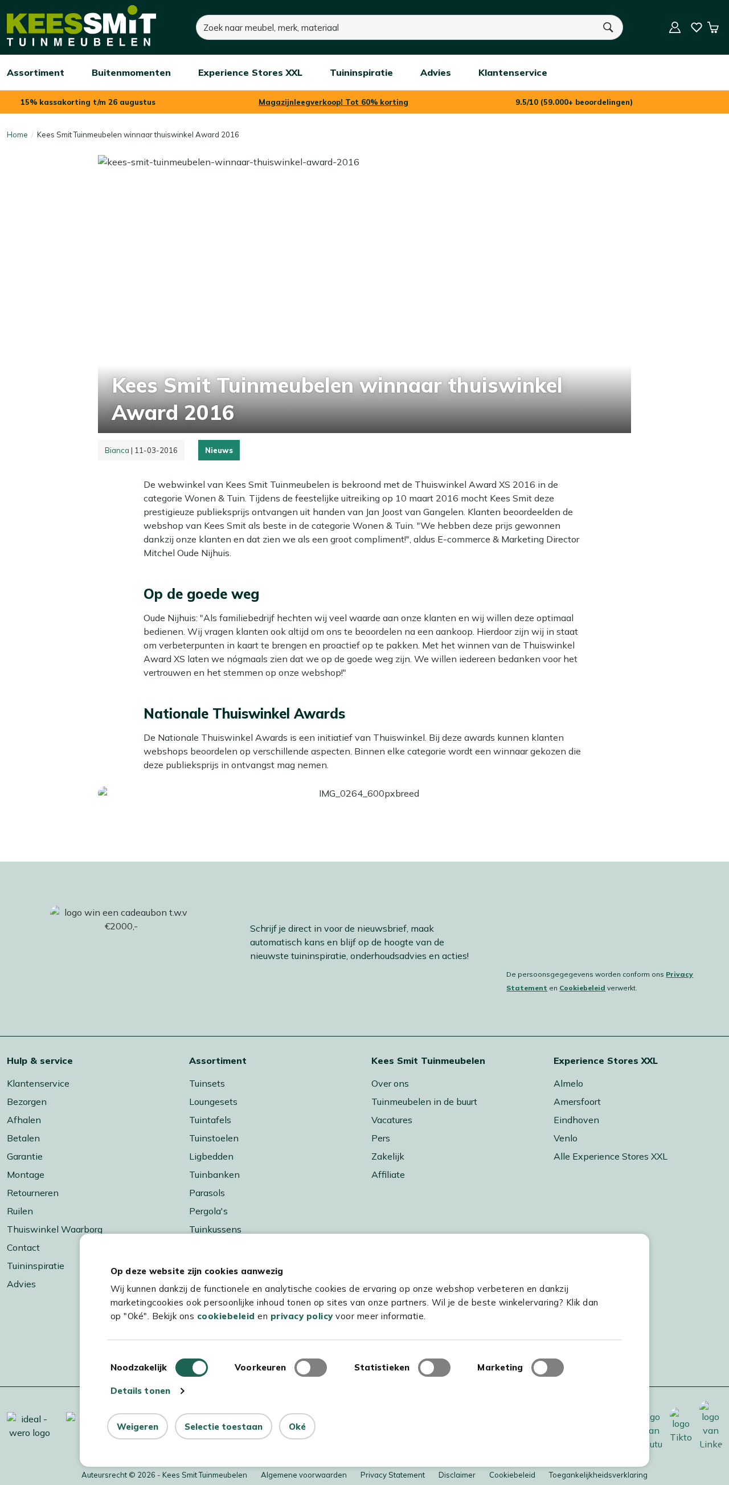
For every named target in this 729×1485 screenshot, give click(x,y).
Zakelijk (387, 1156)
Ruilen (20, 1211)
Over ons (390, 1083)
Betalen (23, 1138)
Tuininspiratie (35, 1265)
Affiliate (388, 1174)
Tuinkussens (215, 1229)
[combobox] (395, 27)
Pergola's (208, 1211)
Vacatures (391, 1119)
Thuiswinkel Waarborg (55, 1229)
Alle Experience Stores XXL (610, 1156)
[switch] (310, 1367)
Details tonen (140, 1390)
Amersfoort (577, 1101)
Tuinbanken (214, 1174)
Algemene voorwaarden (304, 1474)
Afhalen (24, 1119)
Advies (21, 1284)
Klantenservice (38, 1083)
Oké (297, 1426)
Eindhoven (576, 1119)
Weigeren (137, 1426)
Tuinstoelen (214, 1138)
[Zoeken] (609, 27)
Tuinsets (207, 1083)
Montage (25, 1174)
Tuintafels (210, 1119)
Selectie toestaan (224, 1426)
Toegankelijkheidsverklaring (598, 1474)
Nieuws (219, 450)
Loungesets (213, 1101)
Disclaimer (457, 1474)
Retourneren (33, 1192)
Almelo (568, 1083)
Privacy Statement (393, 1474)
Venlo (566, 1138)
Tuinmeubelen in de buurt (424, 1101)
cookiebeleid (226, 1316)
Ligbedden (211, 1156)
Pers (380, 1138)
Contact (23, 1247)
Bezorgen (27, 1101)
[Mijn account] (675, 27)
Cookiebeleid (582, 988)
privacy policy (302, 1316)
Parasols (207, 1192)
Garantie (25, 1156)
